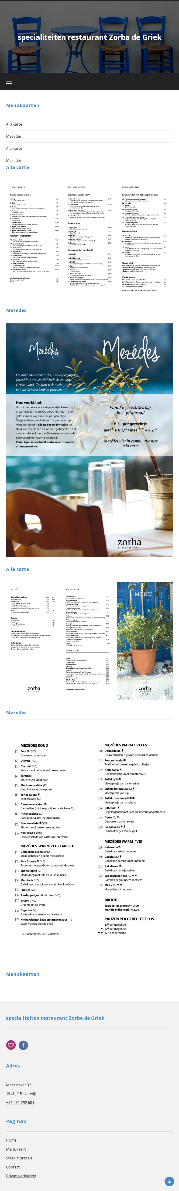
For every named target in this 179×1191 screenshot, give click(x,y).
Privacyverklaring (21, 1175)
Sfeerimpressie (19, 1158)
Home (11, 1140)
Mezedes (14, 136)
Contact (13, 1167)
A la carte (14, 124)
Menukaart (16, 1149)
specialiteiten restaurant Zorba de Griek (90, 37)
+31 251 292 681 (20, 1102)
